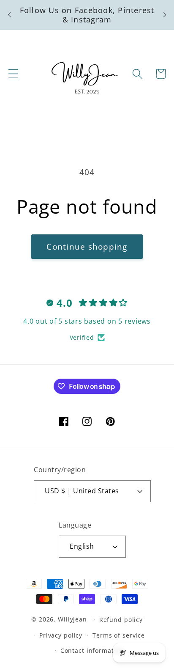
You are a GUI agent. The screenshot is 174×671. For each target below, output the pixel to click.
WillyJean (73, 619)
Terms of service (118, 635)
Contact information (92, 650)
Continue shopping (86, 246)
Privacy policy (60, 635)
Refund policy (121, 620)
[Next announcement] (164, 15)
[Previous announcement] (9, 15)
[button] (13, 73)
